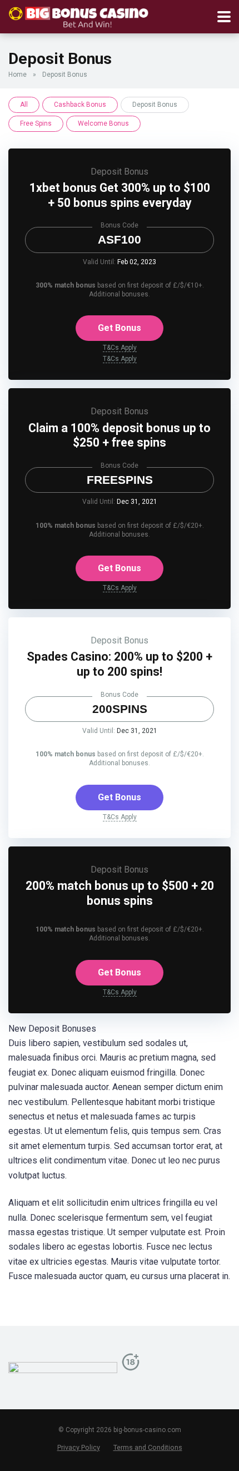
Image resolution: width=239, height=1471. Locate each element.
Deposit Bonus (119, 171)
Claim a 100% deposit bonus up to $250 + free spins (119, 435)
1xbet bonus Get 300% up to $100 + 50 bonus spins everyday (119, 195)
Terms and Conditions (147, 1447)
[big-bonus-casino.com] (79, 15)
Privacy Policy (78, 1447)
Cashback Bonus (80, 104)
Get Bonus (119, 328)
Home (17, 74)
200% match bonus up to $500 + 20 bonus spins (120, 893)
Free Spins (36, 123)
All (24, 104)
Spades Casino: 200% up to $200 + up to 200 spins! (119, 664)
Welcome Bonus (103, 123)
